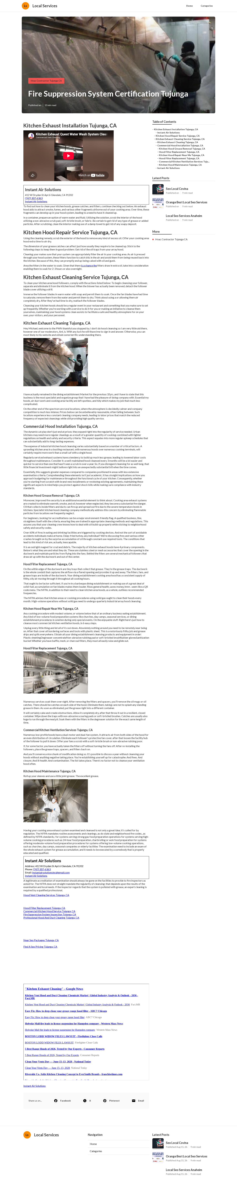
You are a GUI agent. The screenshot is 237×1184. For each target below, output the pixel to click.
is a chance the (89, 265)
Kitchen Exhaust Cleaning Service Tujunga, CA (180, 139)
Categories (207, 5)
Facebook (65, 1100)
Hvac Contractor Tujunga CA (46, 80)
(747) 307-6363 (34, 198)
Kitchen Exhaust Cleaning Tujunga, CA (177, 142)
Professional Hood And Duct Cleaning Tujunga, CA (51, 917)
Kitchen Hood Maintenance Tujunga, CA (180, 164)
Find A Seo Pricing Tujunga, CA (40, 946)
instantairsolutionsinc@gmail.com (51, 872)
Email (141, 1100)
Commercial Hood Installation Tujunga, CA (180, 145)
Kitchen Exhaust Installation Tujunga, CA (176, 129)
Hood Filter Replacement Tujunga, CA (44, 907)
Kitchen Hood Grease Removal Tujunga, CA (182, 148)
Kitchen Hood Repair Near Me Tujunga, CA (181, 155)
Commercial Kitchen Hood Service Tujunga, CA (49, 911)
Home (189, 5)
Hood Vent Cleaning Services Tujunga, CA (46, 895)
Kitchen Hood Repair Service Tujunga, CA (178, 135)
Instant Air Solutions (36, 201)
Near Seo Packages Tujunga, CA (41, 940)
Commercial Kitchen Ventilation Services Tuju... (184, 161)
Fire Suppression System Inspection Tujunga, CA (49, 914)
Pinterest (114, 1100)
